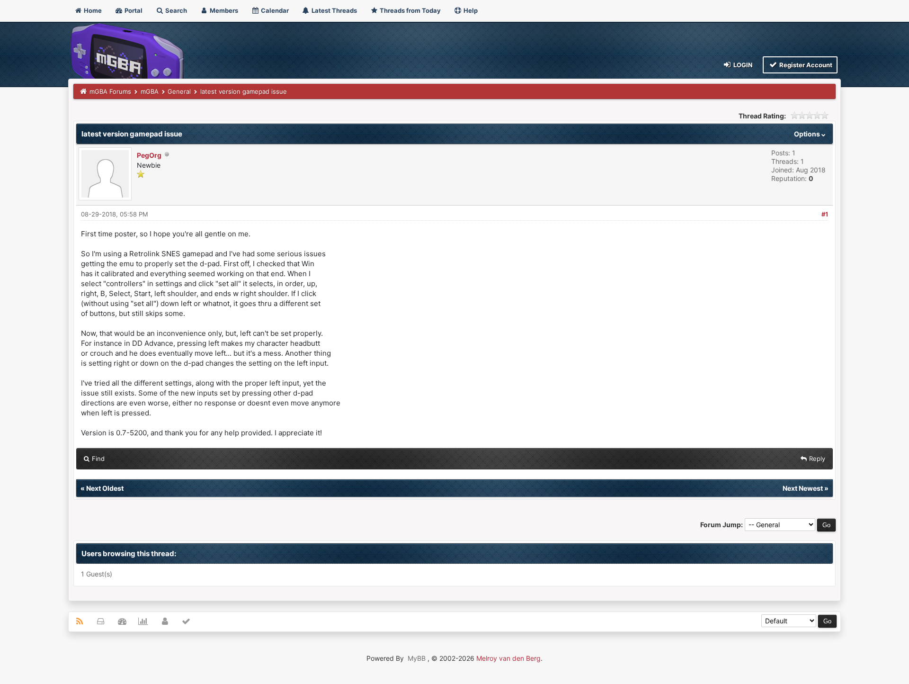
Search (175, 10)
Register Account (805, 65)
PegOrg (149, 155)
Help (470, 10)
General (179, 91)
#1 (824, 214)
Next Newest (803, 488)
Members (223, 10)
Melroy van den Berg (508, 658)
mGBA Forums (110, 91)
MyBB (417, 658)
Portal (133, 10)
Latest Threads (333, 10)
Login (742, 65)
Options (807, 134)
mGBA (150, 91)
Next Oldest (105, 488)
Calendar (274, 10)
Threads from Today (409, 10)
